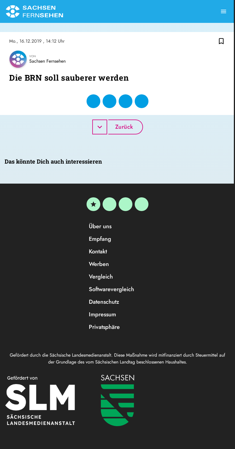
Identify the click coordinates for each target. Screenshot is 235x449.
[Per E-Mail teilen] (141, 101)
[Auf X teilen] (109, 101)
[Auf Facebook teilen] (93, 101)
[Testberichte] (93, 204)
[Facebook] (109, 204)
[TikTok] (141, 204)
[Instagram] (125, 204)
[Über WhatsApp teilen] (125, 101)
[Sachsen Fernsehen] (34, 11)
